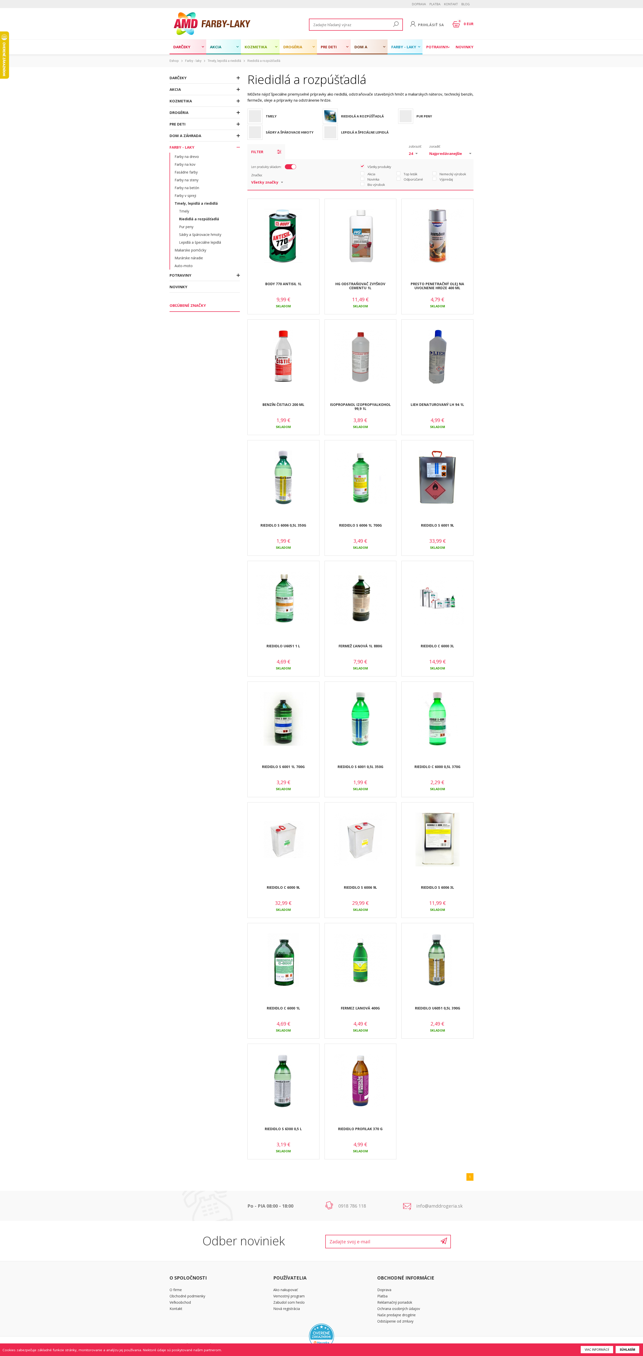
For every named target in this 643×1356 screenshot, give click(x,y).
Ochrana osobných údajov (398, 1308)
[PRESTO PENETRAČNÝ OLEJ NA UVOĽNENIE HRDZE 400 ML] (437, 236)
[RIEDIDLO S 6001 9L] (437, 477)
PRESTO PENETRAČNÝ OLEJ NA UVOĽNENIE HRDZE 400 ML (437, 285)
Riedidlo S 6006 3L (437, 887)
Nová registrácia (286, 1308)
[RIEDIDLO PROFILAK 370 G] (360, 1081)
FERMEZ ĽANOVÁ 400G (360, 1008)
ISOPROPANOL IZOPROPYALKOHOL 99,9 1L (360, 406)
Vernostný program (289, 1296)
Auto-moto (184, 265)
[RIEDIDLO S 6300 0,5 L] (283, 1081)
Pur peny (186, 226)
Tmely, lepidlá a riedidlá (224, 61)
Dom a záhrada (363, 49)
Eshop (174, 61)
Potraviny (437, 46)
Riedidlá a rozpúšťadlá (263, 61)
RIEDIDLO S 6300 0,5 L (283, 1128)
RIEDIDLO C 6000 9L (283, 887)
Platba (435, 4)
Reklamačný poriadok (394, 1302)
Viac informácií (597, 1349)
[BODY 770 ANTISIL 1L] (283, 236)
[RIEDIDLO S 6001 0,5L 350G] (360, 719)
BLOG (465, 4)
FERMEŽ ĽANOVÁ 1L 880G (360, 646)
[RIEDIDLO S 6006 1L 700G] (360, 477)
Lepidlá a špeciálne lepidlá (200, 242)
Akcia (215, 46)
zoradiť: (435, 146)
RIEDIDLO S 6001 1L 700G (283, 766)
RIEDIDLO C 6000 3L (437, 646)
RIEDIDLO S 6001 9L (437, 525)
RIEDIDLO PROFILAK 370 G (360, 1128)
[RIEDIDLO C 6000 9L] (283, 839)
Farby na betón (187, 187)
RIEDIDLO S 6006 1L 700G (360, 525)
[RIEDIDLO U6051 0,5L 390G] (437, 960)
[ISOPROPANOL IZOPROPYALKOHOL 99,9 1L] (360, 356)
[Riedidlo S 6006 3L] (437, 839)
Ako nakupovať (285, 1289)
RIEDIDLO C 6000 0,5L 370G (437, 766)
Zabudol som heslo (289, 1302)
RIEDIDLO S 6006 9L (360, 887)
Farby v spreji (185, 195)
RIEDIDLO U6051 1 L (283, 646)
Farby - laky (403, 46)
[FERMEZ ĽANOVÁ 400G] (360, 960)
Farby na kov (185, 164)
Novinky (464, 46)
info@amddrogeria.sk (439, 1206)
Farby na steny (186, 180)
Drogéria (292, 46)
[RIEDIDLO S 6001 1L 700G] (283, 719)
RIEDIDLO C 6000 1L (283, 1008)
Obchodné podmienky (187, 1296)
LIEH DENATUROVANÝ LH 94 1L (437, 404)
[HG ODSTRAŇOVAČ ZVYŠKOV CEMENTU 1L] (360, 236)
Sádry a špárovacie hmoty (200, 234)
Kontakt (451, 4)
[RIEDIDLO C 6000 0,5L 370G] (437, 719)
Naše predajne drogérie (396, 1314)
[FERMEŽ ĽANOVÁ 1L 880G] (360, 598)
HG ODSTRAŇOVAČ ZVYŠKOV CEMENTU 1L (360, 285)
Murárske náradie (189, 258)
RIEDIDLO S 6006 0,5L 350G (283, 525)
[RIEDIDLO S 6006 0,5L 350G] (283, 477)
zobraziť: (415, 146)
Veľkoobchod (180, 1302)
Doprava (419, 4)
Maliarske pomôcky (190, 250)
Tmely (184, 211)
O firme (176, 1289)
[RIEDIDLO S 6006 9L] (360, 839)
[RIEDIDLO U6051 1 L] (283, 598)
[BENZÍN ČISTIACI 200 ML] (283, 356)
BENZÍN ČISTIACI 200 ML (283, 404)
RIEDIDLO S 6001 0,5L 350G (360, 766)
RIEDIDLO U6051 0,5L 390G (437, 1008)
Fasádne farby (186, 172)
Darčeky (181, 46)
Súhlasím (627, 1349)
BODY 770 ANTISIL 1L (283, 283)
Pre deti (329, 46)
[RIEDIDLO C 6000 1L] (283, 960)
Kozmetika (256, 46)
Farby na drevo (187, 156)
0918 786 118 (352, 1206)
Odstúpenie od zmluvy (395, 1321)
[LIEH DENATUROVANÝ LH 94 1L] (437, 356)
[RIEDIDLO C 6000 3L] (437, 598)
